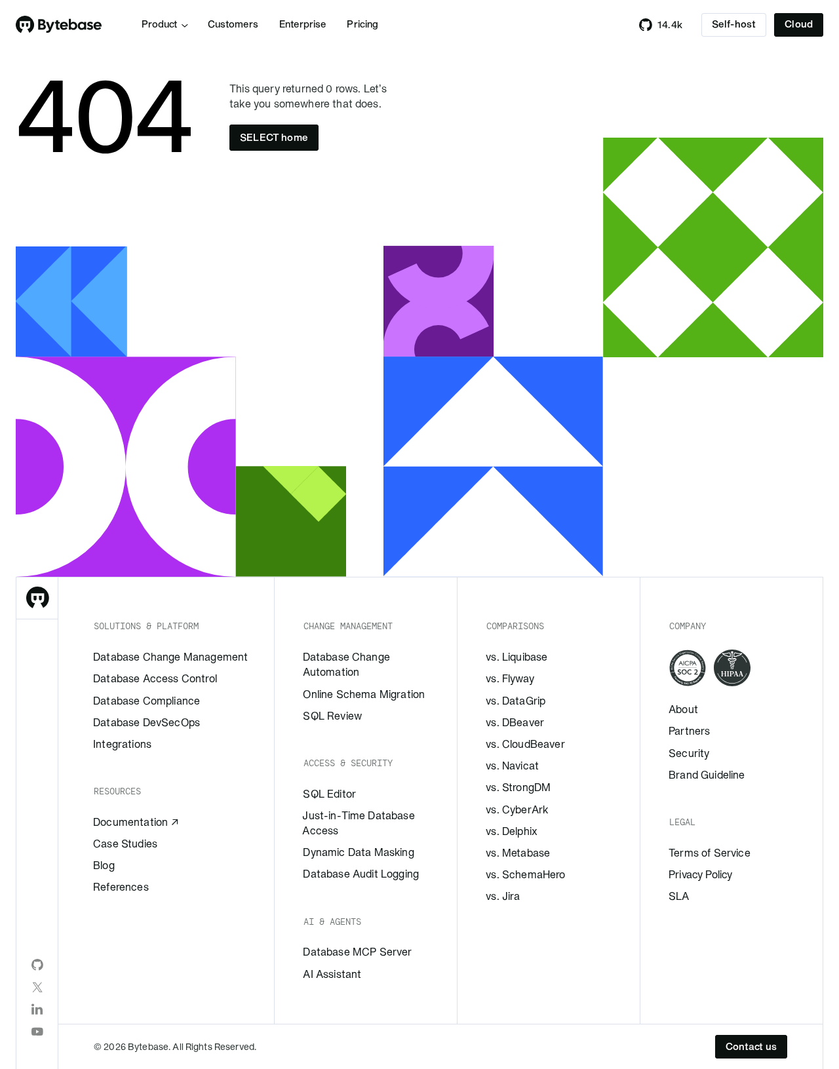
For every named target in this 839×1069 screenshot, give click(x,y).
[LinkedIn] (37, 1009)
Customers (233, 24)
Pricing (362, 24)
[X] (37, 987)
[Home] (59, 25)
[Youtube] (37, 1032)
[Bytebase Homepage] (37, 598)
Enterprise (302, 24)
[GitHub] (37, 965)
